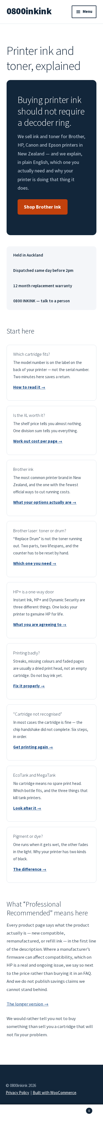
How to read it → (29, 387)
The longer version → (28, 1004)
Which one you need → (34, 563)
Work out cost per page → (37, 441)
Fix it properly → (29, 685)
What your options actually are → (44, 502)
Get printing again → (33, 747)
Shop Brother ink (42, 207)
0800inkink (29, 11)
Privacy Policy (17, 1092)
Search (51, 1113)
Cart (79, 1109)
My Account (17, 1113)
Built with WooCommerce (54, 1092)
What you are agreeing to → (39, 624)
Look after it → (27, 808)
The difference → (29, 869)
